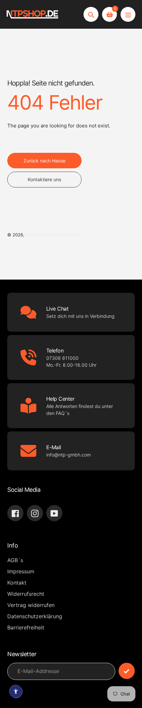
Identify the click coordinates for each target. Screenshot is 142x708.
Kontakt (16, 582)
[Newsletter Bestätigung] (127, 671)
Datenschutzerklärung (34, 616)
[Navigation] (128, 14)
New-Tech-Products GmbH (54, 234)
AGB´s (15, 560)
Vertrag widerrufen (30, 605)
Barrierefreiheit (25, 627)
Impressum (20, 571)
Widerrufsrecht (25, 593)
